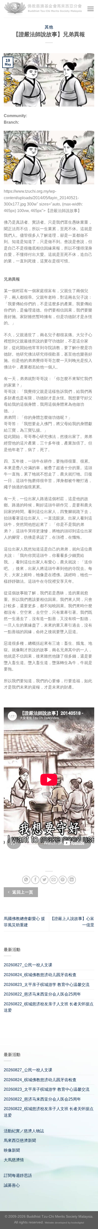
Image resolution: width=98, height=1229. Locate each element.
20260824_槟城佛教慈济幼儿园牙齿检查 (40, 975)
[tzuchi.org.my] (43, 8)
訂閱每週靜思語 (18, 1175)
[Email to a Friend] (54, 880)
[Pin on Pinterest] (63, 880)
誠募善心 (12, 1185)
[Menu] (90, 9)
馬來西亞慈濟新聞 (20, 1140)
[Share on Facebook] (35, 880)
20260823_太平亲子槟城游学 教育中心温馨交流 (46, 984)
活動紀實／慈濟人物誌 (24, 1131)
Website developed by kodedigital (64, 1222)
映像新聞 (12, 1150)
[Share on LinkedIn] (72, 880)
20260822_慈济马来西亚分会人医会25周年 (42, 994)
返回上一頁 (22, 892)
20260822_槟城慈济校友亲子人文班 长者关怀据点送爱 (48, 1007)
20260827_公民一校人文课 (28, 965)
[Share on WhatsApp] (26, 880)
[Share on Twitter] (44, 880)
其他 (49, 27)
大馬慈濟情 (14, 1160)
